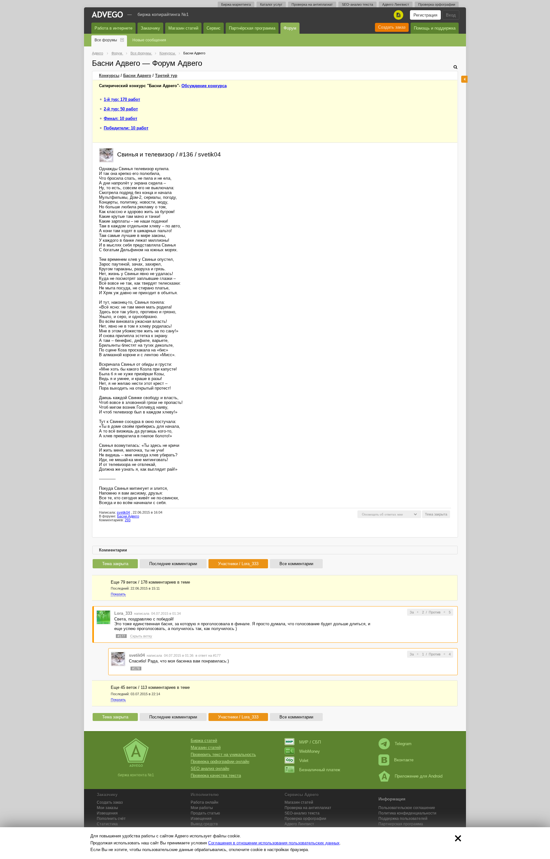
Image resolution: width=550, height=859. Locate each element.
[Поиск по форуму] (455, 67)
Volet (303, 760)
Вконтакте (403, 760)
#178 (136, 668)
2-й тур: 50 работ (121, 109)
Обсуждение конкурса (204, 85)
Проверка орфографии (436, 4)
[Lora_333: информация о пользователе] (103, 616)
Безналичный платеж (319, 769)
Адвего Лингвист (395, 4)
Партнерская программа (400, 824)
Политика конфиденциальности (407, 813)
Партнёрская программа (252, 28)
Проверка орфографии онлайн (220, 761)
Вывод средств (204, 824)
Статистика (107, 824)
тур (166, 75)
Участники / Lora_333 (238, 563)
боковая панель (464, 79)
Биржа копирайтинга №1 (163, 14)
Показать (118, 594)
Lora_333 (123, 613)
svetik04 (123, 512)
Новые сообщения (149, 40)
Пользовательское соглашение (406, 808)
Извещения (107, 813)
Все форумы (106, 40)
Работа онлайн (204, 802)
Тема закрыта (115, 563)
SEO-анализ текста (357, 4)
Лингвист (299, 824)
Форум (290, 28)
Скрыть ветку (141, 636)
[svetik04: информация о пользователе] (106, 154)
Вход (451, 15)
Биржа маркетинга (236, 4)
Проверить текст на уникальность (223, 754)
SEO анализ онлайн (210, 768)
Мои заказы (107, 808)
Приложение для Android (418, 776)
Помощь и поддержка (434, 28)
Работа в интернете (113, 28)
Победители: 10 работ (126, 128)
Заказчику (150, 28)
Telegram (403, 743)
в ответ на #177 (208, 655)
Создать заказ (391, 27)
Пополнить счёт (111, 818)
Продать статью (205, 813)
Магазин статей (183, 28)
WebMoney (309, 751)
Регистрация (425, 15)
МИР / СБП (310, 742)
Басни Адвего (137, 75)
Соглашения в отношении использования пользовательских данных (274, 843)
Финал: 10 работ (120, 118)
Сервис (214, 28)
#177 (121, 636)
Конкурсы (109, 75)
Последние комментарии (173, 563)
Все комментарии (296, 563)
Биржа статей (204, 740)
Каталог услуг (271, 4)
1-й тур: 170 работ (122, 99)
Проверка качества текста (216, 775)
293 (127, 520)
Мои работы (202, 808)
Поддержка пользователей (402, 818)
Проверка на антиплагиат (312, 4)
